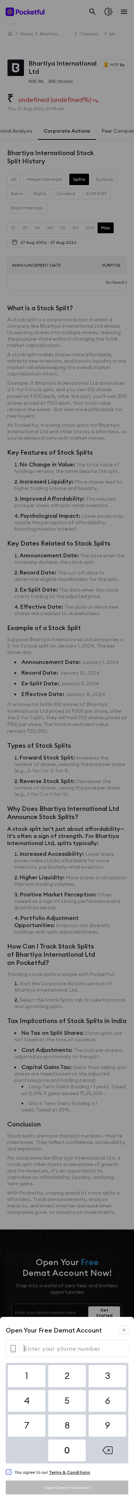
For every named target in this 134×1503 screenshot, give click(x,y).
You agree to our (52, 1472)
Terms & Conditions (69, 1472)
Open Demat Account (67, 1487)
